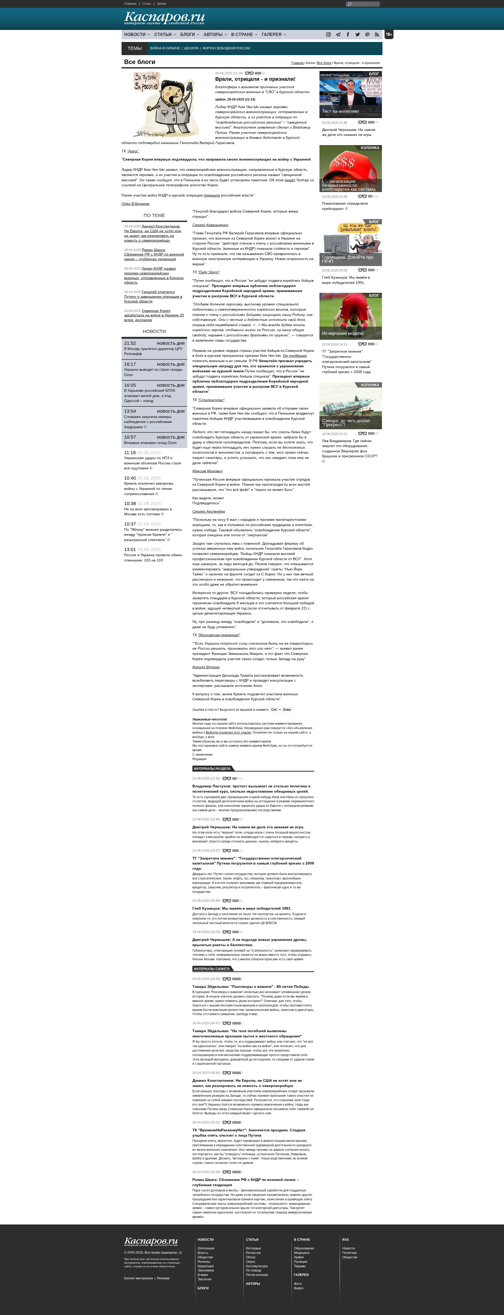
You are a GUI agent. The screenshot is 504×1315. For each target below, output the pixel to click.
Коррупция (206, 1266)
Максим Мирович (207, 471)
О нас (147, 4)
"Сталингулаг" (211, 400)
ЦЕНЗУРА (191, 48)
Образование (304, 1248)
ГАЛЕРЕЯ (272, 34)
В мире (203, 1275)
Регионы (204, 1262)
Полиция (300, 1262)
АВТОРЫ (213, 34)
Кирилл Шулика (205, 667)
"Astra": (133, 151)
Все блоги (324, 63)
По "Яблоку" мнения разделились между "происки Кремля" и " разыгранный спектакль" (153, 534)
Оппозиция (206, 1248)
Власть (203, 1253)
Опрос (250, 1262)
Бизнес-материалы (138, 1278)
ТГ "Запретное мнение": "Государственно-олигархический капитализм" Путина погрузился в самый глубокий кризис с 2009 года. (347, 361)
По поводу (253, 1270)
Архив (161, 4)
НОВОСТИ (135, 34)
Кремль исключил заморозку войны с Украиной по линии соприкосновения (148, 488)
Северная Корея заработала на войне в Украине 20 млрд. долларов (154, 315)
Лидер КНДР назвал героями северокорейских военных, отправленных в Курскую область (154, 275)
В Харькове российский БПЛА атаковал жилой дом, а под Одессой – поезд (149, 395)
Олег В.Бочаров (135, 204)
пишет (290, 180)
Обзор (250, 1257)
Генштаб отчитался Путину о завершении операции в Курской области (153, 296)
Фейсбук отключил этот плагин (228, 732)
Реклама (163, 1278)
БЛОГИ (187, 34)
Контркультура (257, 1266)
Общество (205, 1257)
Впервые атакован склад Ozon (150, 443)
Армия (299, 1257)
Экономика (206, 1270)
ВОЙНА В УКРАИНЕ (165, 48)
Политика (349, 1253)
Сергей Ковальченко (210, 225)
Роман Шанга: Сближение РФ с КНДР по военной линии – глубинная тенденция (154, 254)
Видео (298, 1288)
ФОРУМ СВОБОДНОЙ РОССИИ (226, 48)
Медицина (301, 1253)
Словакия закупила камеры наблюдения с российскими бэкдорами (148, 422)
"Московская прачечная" (219, 635)
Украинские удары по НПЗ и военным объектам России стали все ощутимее (152, 463)
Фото (298, 1284)
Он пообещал (295, 355)
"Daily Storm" (209, 272)
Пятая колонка (257, 1275)
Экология (205, 1279)
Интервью (253, 1248)
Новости (348, 1248)
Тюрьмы (300, 1266)
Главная (130, 4)
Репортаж (253, 1253)
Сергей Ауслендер (208, 511)
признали (212, 195)
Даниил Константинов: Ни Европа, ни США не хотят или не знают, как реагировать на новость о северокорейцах (152, 233)
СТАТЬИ (163, 34)
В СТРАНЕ (242, 34)
